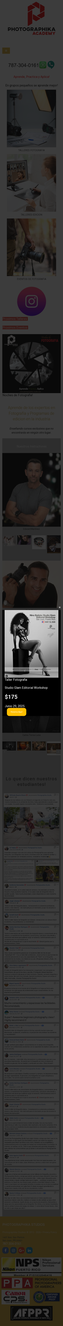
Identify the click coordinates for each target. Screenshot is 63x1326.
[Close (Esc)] (31, 607)
